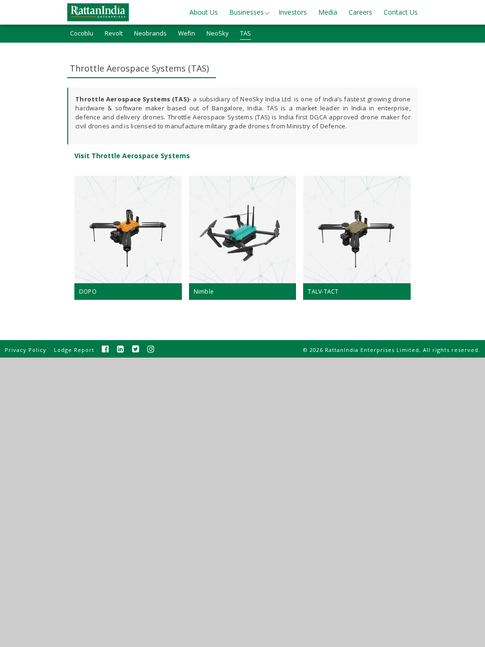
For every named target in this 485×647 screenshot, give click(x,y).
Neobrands (150, 33)
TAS (245, 33)
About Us (203, 12)
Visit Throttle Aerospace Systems (132, 155)
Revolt (114, 33)
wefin (186, 33)
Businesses (246, 12)
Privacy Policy (25, 349)
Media (327, 12)
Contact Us (401, 12)
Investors (292, 12)
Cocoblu (81, 33)
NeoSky (218, 33)
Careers (360, 12)
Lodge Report (74, 349)
